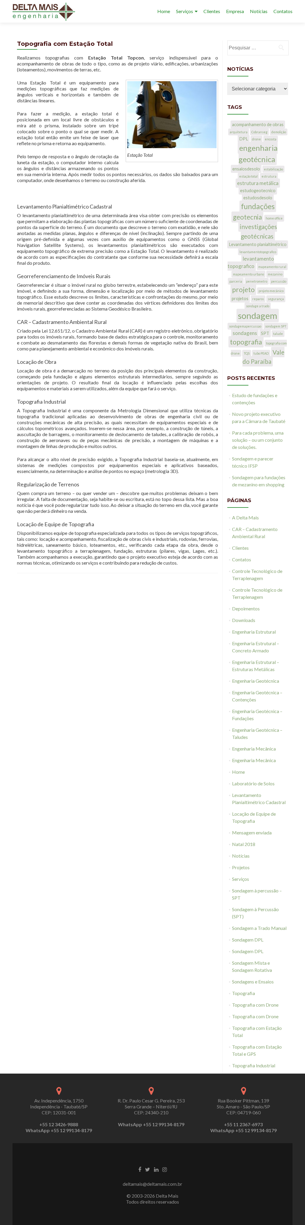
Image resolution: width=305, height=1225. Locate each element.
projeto (243, 289)
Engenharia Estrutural (254, 632)
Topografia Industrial (253, 1065)
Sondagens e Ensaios (253, 981)
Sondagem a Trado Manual (259, 928)
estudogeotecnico (258, 190)
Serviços (184, 11)
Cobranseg (259, 132)
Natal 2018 (243, 844)
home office (274, 218)
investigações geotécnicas (258, 231)
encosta (270, 139)
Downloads (243, 620)
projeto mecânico (271, 291)
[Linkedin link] (156, 1169)
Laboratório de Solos (253, 783)
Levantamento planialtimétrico (258, 244)
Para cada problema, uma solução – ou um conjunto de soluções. (258, 440)
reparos (258, 299)
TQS (247, 353)
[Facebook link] (139, 1169)
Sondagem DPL (247, 939)
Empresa (235, 11)
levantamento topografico (251, 263)
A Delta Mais (245, 517)
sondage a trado (257, 306)
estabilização (273, 169)
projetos (240, 298)
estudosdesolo (257, 197)
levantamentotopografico (257, 252)
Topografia (243, 993)
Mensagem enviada (252, 832)
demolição (278, 132)
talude (278, 334)
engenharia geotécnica (258, 153)
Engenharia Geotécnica (255, 681)
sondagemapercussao (245, 326)
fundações (258, 206)
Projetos (241, 867)
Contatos (282, 11)
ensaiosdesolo (246, 168)
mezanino (275, 274)
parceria (235, 281)
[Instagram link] (164, 1169)
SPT (265, 333)
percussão (278, 281)
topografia (246, 342)
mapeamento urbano (248, 274)
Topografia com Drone (255, 1005)
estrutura (269, 176)
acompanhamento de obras (258, 124)
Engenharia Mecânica (254, 748)
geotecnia (247, 217)
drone (256, 139)
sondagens (245, 333)
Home (163, 11)
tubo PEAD (261, 353)
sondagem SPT (276, 326)
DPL (243, 138)
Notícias (258, 11)
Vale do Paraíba (263, 356)
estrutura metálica (257, 183)
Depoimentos (246, 608)
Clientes (211, 11)
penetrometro (256, 281)
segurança (276, 299)
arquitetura (239, 132)
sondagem (257, 315)
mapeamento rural (272, 267)
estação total (248, 176)
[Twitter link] (147, 1169)
